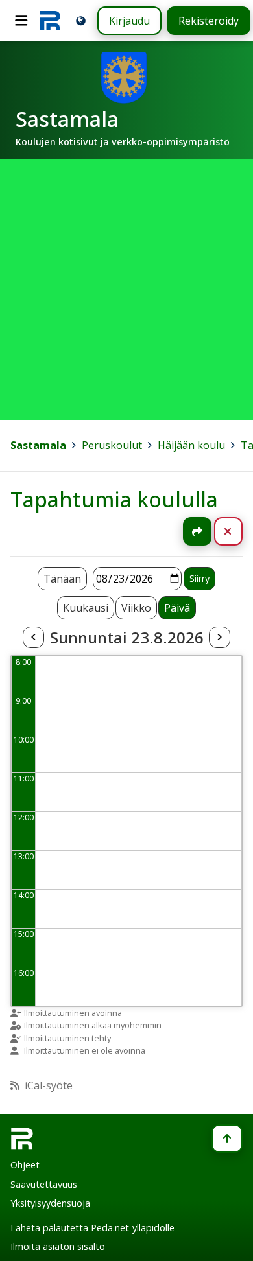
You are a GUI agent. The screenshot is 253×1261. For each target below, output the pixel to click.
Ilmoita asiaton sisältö (57, 1246)
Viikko (136, 608)
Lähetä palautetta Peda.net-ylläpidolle (92, 1227)
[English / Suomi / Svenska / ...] (80, 20)
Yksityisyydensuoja (50, 1203)
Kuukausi (85, 608)
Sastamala (38, 445)
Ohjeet (25, 1165)
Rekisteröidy (208, 21)
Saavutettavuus (43, 1184)
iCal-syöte (49, 1085)
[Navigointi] (21, 21)
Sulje (238, 531)
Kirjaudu (129, 21)
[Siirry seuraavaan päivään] (219, 638)
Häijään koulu (191, 445)
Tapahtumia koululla (114, 499)
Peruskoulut (112, 445)
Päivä (177, 608)
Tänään (62, 579)
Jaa (197, 531)
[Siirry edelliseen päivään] (33, 638)
